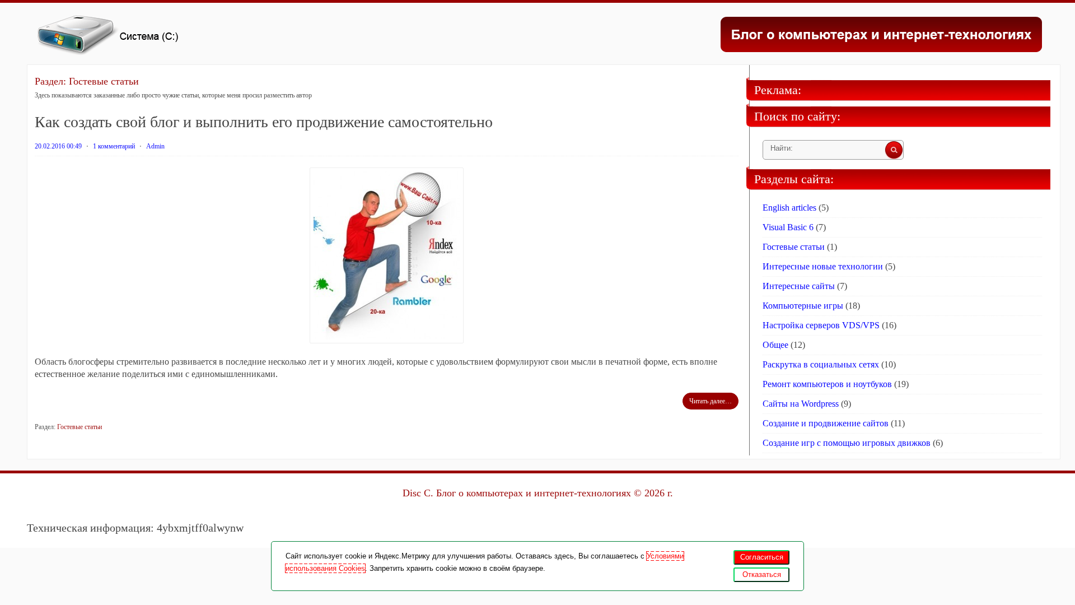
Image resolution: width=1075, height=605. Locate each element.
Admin (155, 146)
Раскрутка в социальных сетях (821, 364)
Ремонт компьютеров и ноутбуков (827, 384)
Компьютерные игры (803, 305)
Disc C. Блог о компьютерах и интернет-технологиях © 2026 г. (538, 493)
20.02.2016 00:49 (58, 146)
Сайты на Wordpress (801, 403)
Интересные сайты (799, 286)
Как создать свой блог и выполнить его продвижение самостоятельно (264, 122)
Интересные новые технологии (823, 266)
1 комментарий (114, 146)
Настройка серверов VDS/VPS (821, 325)
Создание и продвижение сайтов (826, 423)
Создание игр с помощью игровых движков (847, 443)
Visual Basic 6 (788, 227)
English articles (789, 207)
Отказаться (761, 574)
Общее (775, 345)
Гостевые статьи (79, 427)
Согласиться (761, 557)
